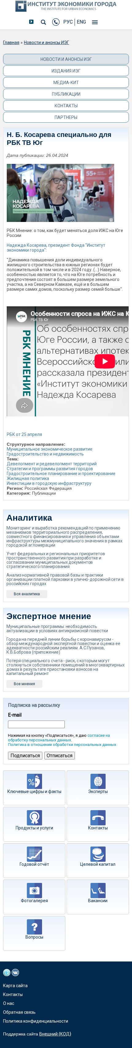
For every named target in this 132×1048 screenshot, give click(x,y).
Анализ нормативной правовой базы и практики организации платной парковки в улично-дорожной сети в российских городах (65, 579)
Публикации (66, 94)
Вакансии (97, 900)
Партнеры (66, 117)
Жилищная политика (28, 478)
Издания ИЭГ (66, 70)
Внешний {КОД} (55, 1033)
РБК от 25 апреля (24, 434)
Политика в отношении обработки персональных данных (62, 744)
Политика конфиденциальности (35, 1021)
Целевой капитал (97, 864)
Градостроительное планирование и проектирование (61, 473)
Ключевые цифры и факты (34, 791)
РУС (68, 22)
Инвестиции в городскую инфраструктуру (49, 483)
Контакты (66, 105)
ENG (81, 22)
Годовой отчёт (34, 864)
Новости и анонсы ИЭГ (46, 42)
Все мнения (24, 684)
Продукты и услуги (34, 827)
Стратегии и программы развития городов (50, 468)
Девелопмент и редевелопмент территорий (52, 463)
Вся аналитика (27, 594)
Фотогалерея (34, 900)
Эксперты (98, 791)
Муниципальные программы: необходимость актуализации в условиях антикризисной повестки (57, 628)
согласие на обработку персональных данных (59, 737)
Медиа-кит (66, 82)
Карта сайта (15, 985)
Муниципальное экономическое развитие (49, 449)
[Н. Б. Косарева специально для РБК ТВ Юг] (63, 188)
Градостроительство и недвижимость (45, 454)
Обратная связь (19, 1012)
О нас (8, 1003)
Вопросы (34, 937)
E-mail (14, 715)
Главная (11, 42)
